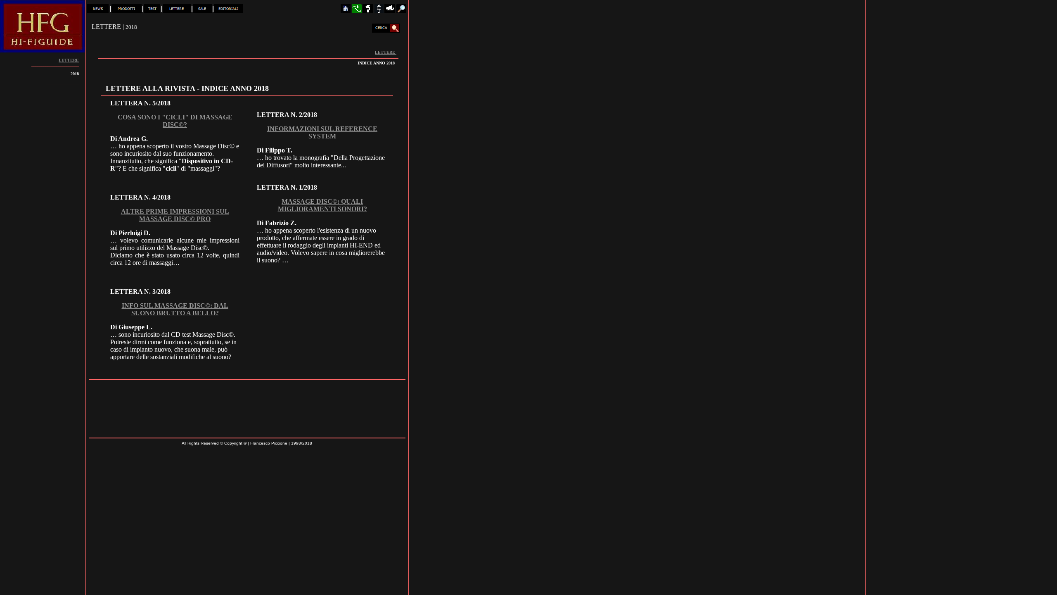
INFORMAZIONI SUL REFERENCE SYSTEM (322, 132)
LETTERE (385, 52)
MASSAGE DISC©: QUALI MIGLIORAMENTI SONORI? (322, 205)
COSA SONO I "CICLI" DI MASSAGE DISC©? (175, 121)
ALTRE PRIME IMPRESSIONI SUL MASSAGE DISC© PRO (175, 215)
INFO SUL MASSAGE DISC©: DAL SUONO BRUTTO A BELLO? (175, 309)
